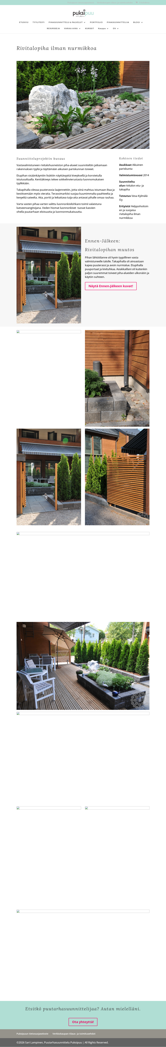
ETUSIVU (24, 22)
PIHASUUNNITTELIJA (118, 22)
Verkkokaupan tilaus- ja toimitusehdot (115, 3)
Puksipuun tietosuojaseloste (80, 3)
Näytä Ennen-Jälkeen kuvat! (111, 286)
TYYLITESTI (39, 22)
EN (114, 28)
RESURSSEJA (53, 28)
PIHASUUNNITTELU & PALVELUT (66, 22)
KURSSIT (89, 28)
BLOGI (136, 22)
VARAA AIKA (71, 28)
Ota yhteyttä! (83, 1022)
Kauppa (102, 28)
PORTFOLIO (96, 22)
